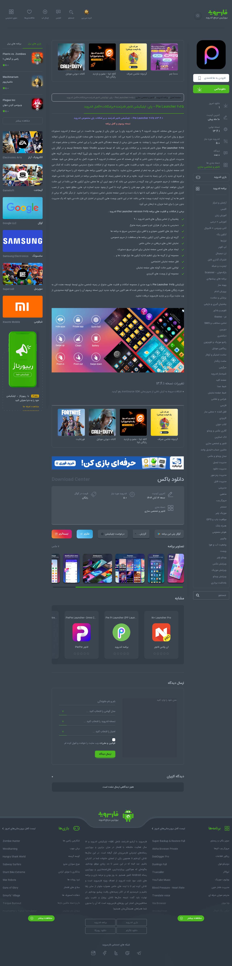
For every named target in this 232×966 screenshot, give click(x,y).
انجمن (58, 18)
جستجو (71, 18)
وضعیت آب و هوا (217, 545)
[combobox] (87, 711)
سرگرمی (222, 368)
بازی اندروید (132, 923)
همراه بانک (221, 526)
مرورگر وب (221, 501)
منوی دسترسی (11, 18)
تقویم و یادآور (219, 311)
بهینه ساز (222, 285)
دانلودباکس (220, 89)
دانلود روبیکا (100, 931)
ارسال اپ (45, 18)
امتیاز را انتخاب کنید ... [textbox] (104, 731)
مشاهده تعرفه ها (31, 406)
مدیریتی (222, 488)
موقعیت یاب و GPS (216, 520)
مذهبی (223, 494)
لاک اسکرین (220, 437)
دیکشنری (221, 336)
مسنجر (223, 507)
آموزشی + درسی (218, 222)
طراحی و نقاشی (218, 399)
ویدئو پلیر (221, 558)
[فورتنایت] (71, 422)
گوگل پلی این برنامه (171, 534)
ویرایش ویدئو (219, 577)
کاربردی (222, 418)
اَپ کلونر (222, 247)
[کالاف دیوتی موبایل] (71, 56)
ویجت (223, 551)
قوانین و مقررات (107, 743)
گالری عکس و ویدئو (216, 431)
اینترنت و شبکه (219, 266)
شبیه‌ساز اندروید (218, 374)
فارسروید (154, 296)
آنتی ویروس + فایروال (215, 228)
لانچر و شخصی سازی (209, 167)
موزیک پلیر (221, 513)
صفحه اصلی (175, 97)
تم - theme (220, 317)
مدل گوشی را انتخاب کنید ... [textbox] (100, 711)
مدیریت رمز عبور (218, 475)
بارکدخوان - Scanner (215, 273)
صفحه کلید (221, 380)
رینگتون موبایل (219, 349)
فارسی (223, 406)
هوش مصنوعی (219, 532)
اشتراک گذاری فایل (217, 260)
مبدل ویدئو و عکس (217, 456)
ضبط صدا (221, 387)
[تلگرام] (139, 953)
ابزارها (223, 241)
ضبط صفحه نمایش (217, 393)
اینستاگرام (63, 534)
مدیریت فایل (220, 482)
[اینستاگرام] (93, 953)
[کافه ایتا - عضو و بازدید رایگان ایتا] (102, 56)
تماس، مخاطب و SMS (215, 323)
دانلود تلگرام (131, 931)
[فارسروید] (116, 816)
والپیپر (223, 539)
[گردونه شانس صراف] (133, 56)
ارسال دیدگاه (105, 754)
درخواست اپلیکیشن (114, 534)
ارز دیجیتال (221, 254)
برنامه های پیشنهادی (216, 279)
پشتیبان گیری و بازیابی (215, 304)
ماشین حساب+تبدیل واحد (213, 450)
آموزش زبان (220, 216)
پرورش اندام (220, 292)
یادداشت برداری (218, 583)
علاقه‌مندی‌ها (29, 18)
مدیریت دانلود (219, 469)
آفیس (223, 209)
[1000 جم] (164, 56)
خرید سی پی (86, 18)
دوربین (222, 330)
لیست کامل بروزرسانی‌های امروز (169, 829)
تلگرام (86, 534)
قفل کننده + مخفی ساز (215, 412)
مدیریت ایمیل (219, 463)
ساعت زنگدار (220, 361)
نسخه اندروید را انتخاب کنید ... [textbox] (99, 721)
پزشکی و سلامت (218, 298)
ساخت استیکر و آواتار (216, 355)
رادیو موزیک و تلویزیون (215, 342)
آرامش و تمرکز (219, 203)
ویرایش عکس (219, 564)
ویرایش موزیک (219, 570)
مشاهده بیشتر (194, 918)
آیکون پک (221, 235)
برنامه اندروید (162, 97)
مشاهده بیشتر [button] (23, 121)
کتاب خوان (221, 425)
